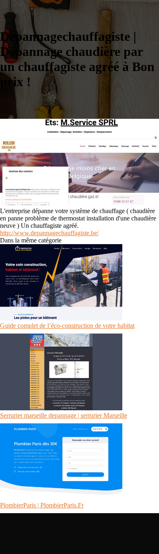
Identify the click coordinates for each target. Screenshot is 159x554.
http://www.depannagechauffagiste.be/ (49, 232)
